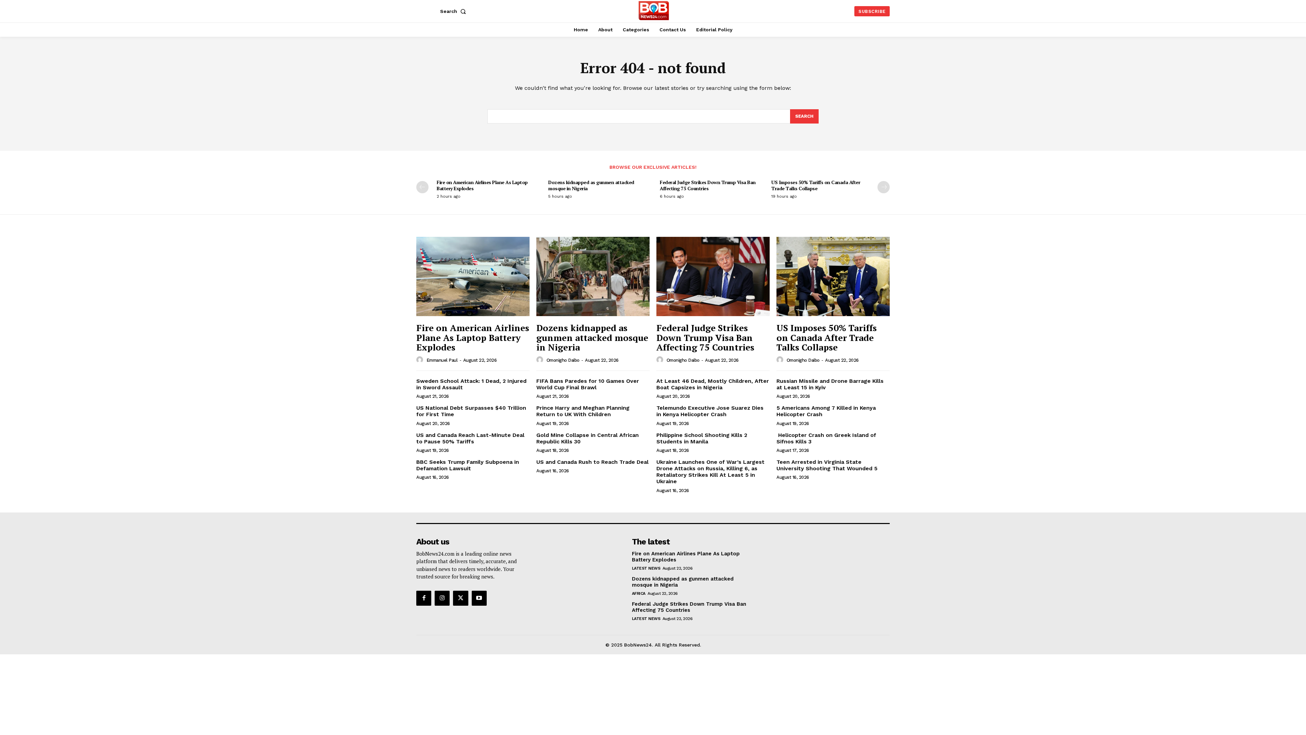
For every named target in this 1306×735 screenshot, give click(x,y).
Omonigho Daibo (563, 360)
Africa (639, 593)
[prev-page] (422, 187)
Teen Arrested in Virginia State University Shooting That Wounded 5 (826, 465)
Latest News (646, 568)
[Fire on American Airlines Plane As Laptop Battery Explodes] (473, 276)
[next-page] (883, 187)
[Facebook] (423, 598)
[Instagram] (442, 598)
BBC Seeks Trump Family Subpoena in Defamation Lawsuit (467, 465)
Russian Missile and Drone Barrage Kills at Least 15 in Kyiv (830, 384)
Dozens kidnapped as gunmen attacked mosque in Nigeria (591, 185)
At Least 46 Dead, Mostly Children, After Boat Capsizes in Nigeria (712, 384)
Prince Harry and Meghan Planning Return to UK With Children (583, 411)
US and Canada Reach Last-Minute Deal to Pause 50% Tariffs (470, 438)
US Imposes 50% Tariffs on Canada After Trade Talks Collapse (815, 185)
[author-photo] (420, 360)
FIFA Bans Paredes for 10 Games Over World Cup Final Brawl (587, 384)
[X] (460, 598)
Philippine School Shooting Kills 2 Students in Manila (701, 438)
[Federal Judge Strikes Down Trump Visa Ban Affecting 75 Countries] (713, 276)
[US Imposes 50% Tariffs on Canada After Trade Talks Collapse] (833, 276)
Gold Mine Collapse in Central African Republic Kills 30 (587, 438)
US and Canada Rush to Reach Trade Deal (592, 462)
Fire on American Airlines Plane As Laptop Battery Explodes (482, 185)
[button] (454, 11)
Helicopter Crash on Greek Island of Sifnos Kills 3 (826, 438)
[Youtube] (479, 598)
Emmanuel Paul (442, 360)
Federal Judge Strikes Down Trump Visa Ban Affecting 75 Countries (708, 185)
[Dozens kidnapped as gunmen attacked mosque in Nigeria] (593, 276)
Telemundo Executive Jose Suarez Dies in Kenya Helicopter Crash (710, 411)
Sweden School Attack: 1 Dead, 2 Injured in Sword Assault (471, 384)
